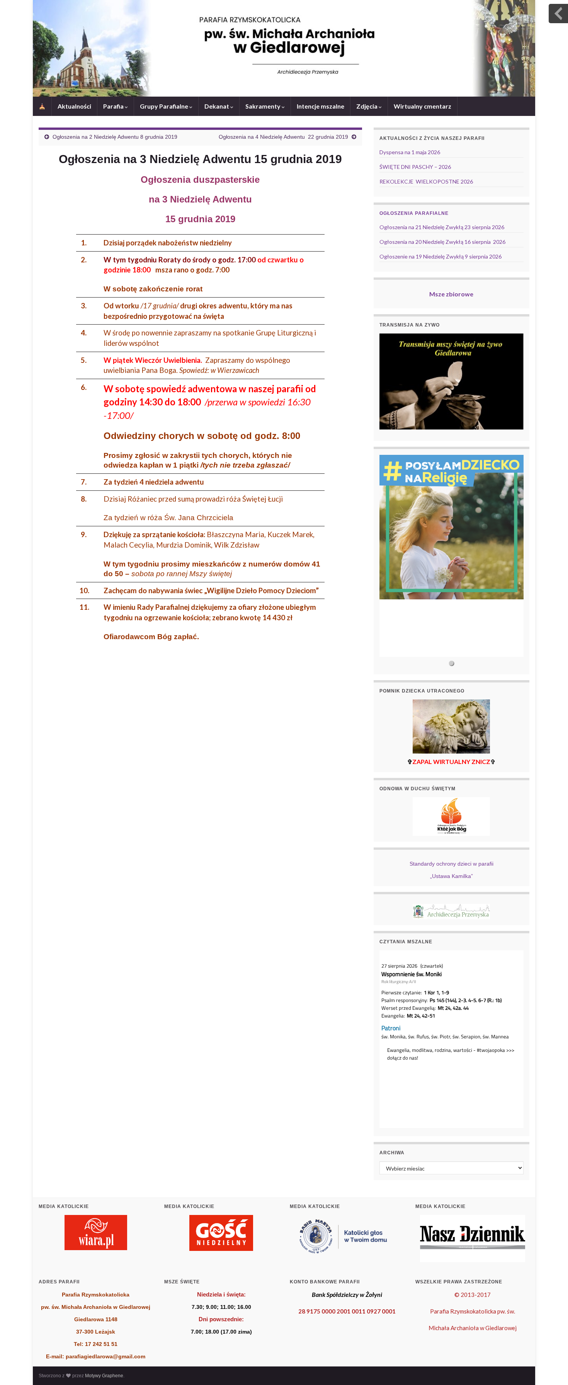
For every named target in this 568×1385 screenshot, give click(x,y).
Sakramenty (263, 106)
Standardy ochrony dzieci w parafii (451, 864)
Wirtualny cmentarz (422, 106)
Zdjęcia (367, 106)
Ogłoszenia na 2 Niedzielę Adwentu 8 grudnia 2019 (115, 137)
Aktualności (74, 106)
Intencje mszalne (320, 106)
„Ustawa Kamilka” (451, 876)
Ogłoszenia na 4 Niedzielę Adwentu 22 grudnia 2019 (283, 137)
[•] (451, 556)
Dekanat (217, 106)
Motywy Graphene (104, 1375)
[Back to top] (550, 1367)
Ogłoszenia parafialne (414, 213)
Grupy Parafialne (164, 106)
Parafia (114, 106)
